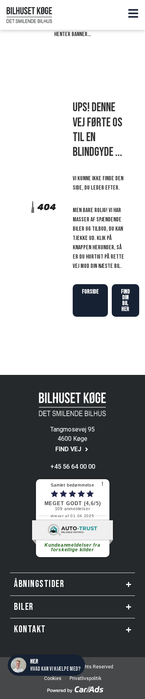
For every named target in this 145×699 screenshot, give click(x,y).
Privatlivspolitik (84, 678)
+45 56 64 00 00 (72, 466)
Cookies (52, 678)
